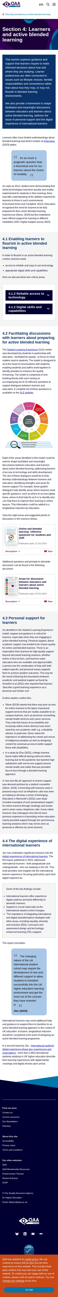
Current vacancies (10, 1117)
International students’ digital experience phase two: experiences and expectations (28, 1049)
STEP (5, 1182)
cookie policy (31, 1259)
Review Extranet (10, 1178)
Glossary (6, 1126)
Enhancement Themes (13, 1174)
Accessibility (8, 1141)
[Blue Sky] (16, 1233)
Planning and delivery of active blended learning (27, 14)
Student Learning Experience (22, 349)
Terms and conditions (12, 1150)
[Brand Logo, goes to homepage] (15, 4)
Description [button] (12, 551)
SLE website (26, 392)
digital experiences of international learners (25, 856)
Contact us (7, 1112)
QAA (4, 1165)
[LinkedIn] (24, 1233)
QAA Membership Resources (16, 1169)
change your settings (13, 1281)
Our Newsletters (10, 1121)
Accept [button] (29, 1289)
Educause (49, 141)
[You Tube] (33, 1233)
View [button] (49, 551)
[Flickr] (41, 1233)
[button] (41, 4)
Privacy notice (8, 1145)
